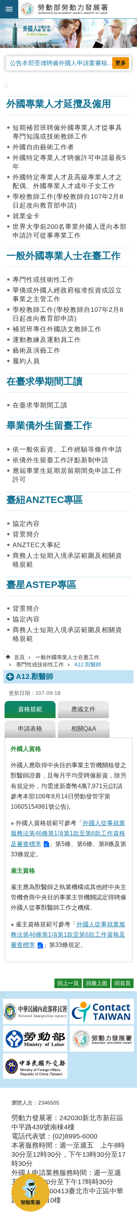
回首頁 (123, 983)
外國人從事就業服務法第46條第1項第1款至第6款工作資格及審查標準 (68, 833)
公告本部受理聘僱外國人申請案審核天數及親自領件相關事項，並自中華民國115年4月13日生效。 (70, 63)
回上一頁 (68, 983)
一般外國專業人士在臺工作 (67, 657)
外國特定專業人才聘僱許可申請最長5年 (69, 162)
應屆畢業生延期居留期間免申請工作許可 (67, 475)
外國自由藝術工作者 (43, 147)
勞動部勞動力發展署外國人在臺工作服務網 (77, 9)
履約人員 (26, 361)
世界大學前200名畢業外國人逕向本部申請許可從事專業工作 (70, 231)
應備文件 (83, 709)
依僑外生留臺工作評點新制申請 (60, 460)
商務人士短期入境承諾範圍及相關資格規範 (67, 560)
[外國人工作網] (68, 33)
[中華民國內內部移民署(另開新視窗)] (35, 1012)
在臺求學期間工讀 (40, 405)
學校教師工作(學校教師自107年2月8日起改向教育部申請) (68, 201)
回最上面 (96, 983)
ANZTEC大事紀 (37, 545)
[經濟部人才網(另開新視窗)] (101, 1012)
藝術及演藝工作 (37, 350)
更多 (120, 63)
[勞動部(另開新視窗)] (35, 1039)
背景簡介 (26, 534)
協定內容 (26, 523)
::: (2, 22)
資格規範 (30, 709)
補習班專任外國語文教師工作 (57, 329)
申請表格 (30, 728)
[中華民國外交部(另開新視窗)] (35, 1067)
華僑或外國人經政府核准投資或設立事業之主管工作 (67, 295)
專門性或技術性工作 (43, 279)
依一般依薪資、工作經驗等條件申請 (67, 449)
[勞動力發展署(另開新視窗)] (101, 1039)
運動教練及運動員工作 (47, 339)
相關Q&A (83, 728)
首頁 (19, 657)
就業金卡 (26, 216)
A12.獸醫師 (87, 664)
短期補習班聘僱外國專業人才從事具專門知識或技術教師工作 (67, 132)
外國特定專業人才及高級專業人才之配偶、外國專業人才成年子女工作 (67, 182)
